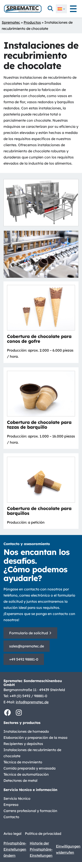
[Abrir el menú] (73, 9)
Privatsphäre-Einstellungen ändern (14, 849)
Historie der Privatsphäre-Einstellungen (41, 849)
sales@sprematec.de (26, 646)
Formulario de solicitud (28, 633)
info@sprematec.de (32, 702)
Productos (32, 22)
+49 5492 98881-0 (23, 659)
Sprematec (11, 22)
